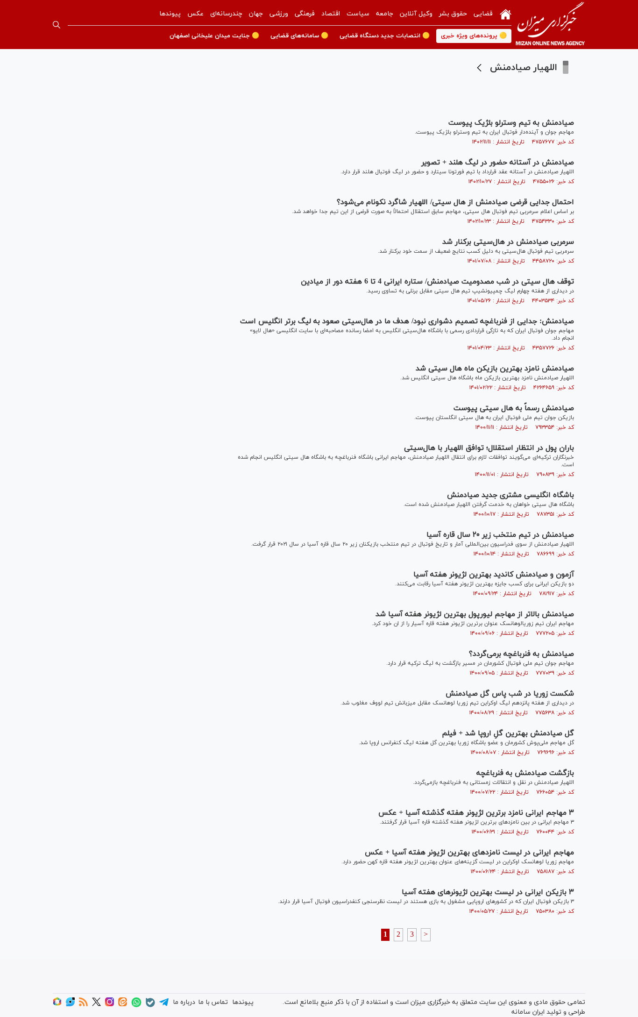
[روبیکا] (57, 1004)
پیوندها (170, 13)
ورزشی (278, 13)
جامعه (384, 13)
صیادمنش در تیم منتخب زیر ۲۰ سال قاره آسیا (500, 535)
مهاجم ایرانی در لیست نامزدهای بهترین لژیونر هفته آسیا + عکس (469, 852)
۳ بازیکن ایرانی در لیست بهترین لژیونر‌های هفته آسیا (488, 892)
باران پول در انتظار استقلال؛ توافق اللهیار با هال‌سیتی (489, 448)
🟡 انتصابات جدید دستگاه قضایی (385, 36)
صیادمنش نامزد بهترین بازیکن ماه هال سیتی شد (495, 368)
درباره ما (184, 1002)
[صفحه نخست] (505, 13)
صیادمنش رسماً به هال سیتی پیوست (514, 408)
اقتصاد (330, 13)
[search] (56, 24)
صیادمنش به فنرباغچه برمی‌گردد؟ (521, 654)
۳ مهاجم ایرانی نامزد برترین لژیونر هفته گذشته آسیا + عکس (476, 813)
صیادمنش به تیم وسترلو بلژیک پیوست (511, 123)
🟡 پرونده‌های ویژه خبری (474, 36)
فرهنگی (305, 13)
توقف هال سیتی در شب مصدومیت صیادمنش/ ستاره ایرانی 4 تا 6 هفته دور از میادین (437, 282)
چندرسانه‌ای (226, 13)
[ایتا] (122, 1004)
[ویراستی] (70, 1004)
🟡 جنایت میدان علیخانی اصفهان (214, 36)
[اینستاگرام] (109, 1004)
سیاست (358, 13)
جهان (256, 13)
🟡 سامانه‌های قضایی (299, 36)
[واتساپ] (136, 1005)
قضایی (483, 13)
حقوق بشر (453, 13)
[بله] (150, 1005)
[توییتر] (96, 1004)
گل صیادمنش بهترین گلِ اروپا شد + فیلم (508, 733)
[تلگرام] (164, 1005)
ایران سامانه (528, 1012)
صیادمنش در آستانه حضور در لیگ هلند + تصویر (497, 162)
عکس (195, 13)
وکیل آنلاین (416, 13)
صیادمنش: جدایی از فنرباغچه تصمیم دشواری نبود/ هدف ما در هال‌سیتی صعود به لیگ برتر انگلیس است (407, 321)
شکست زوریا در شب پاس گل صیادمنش (510, 694)
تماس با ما (213, 1002)
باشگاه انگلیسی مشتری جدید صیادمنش (510, 495)
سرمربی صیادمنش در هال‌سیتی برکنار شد (508, 242)
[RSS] (83, 1004)
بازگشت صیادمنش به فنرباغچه (525, 773)
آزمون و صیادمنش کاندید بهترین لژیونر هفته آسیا (493, 574)
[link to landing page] (550, 24)
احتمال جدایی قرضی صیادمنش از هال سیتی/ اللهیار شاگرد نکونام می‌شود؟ (455, 202)
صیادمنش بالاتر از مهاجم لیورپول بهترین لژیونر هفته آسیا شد (475, 614)
